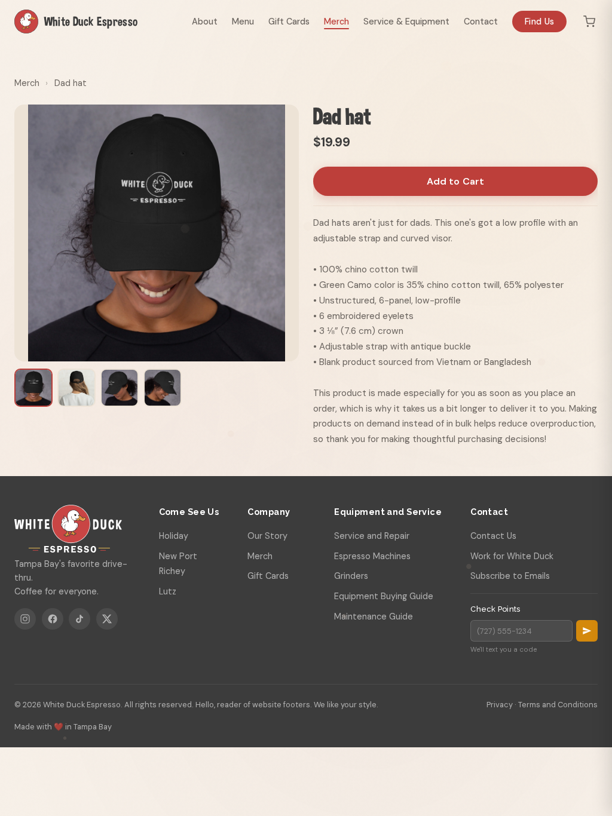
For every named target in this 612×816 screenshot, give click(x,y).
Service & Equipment (406, 21)
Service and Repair (371, 535)
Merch (336, 21)
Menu (243, 21)
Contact (481, 21)
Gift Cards (289, 21)
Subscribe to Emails (510, 575)
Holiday (173, 535)
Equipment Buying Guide (383, 596)
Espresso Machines (372, 556)
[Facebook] (52, 619)
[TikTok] (79, 619)
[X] (107, 619)
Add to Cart (456, 181)
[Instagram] (25, 619)
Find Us (539, 21)
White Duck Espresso (91, 21)
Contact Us (493, 535)
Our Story (267, 535)
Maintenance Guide (373, 616)
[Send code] (587, 631)
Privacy (499, 705)
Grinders (351, 575)
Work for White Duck (511, 556)
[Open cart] (589, 21)
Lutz (167, 591)
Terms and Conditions (558, 705)
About (205, 21)
